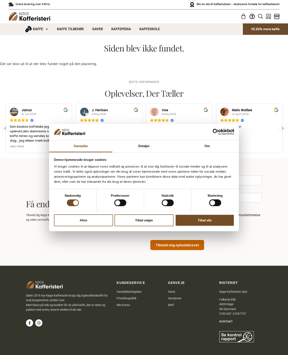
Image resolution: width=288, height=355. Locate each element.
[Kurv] (243, 16)
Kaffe (38, 29)
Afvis (83, 220)
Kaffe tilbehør (70, 29)
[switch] (120, 202)
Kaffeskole (149, 29)
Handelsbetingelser (129, 291)
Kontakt (226, 321)
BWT (171, 305)
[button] (282, 128)
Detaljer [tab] (144, 146)
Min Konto (123, 305)
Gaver (97, 29)
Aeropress (174, 298)
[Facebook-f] (29, 323)
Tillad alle (205, 220)
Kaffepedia (121, 29)
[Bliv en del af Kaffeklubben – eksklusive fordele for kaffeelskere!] (192, 4)
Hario (171, 291)
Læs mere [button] (17, 146)
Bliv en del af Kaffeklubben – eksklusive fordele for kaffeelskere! (238, 4)
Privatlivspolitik (126, 298)
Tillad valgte (144, 220)
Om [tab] (207, 146)
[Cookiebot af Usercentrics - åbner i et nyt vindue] (215, 132)
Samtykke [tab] (81, 146)
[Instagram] (38, 323)
